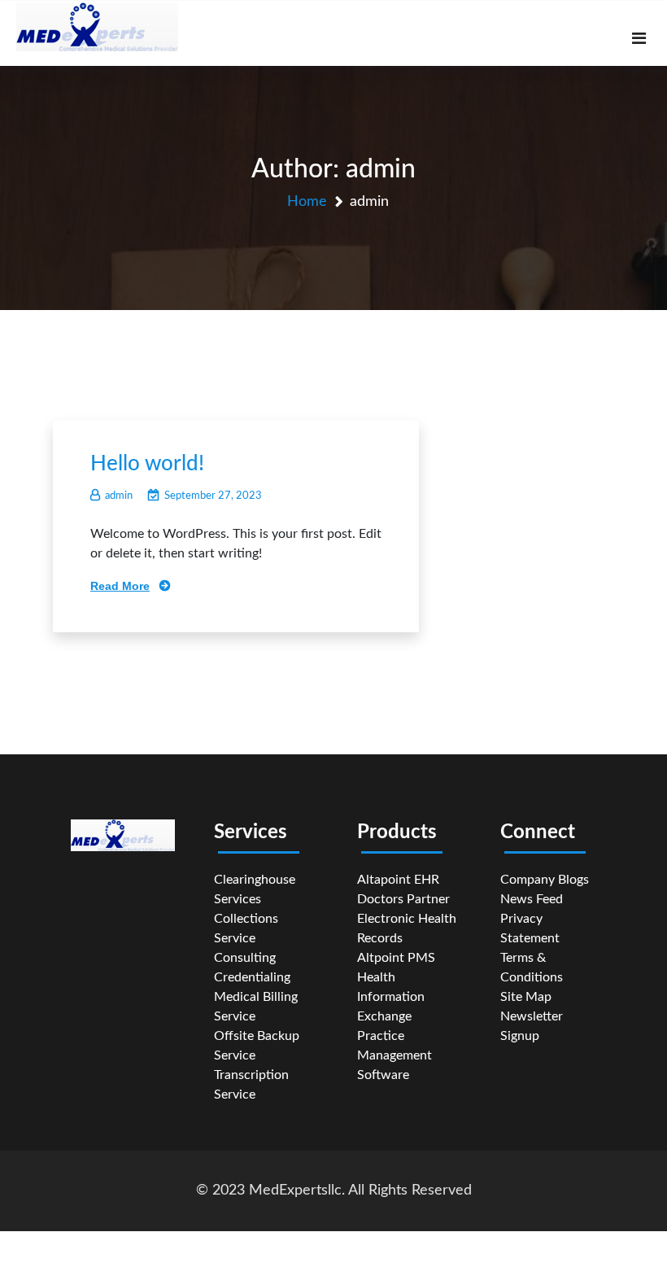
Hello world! (147, 463)
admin (119, 496)
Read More (120, 585)
